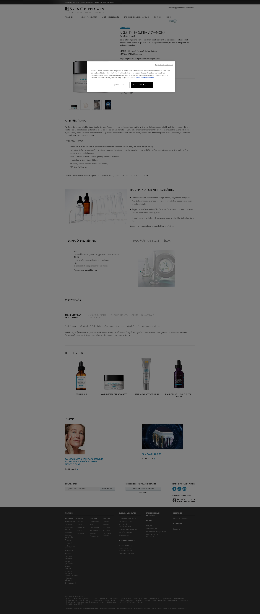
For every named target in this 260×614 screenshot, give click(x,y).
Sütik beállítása (120, 85)
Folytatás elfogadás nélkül (164, 65)
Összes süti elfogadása (142, 85)
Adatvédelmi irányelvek (145, 77)
